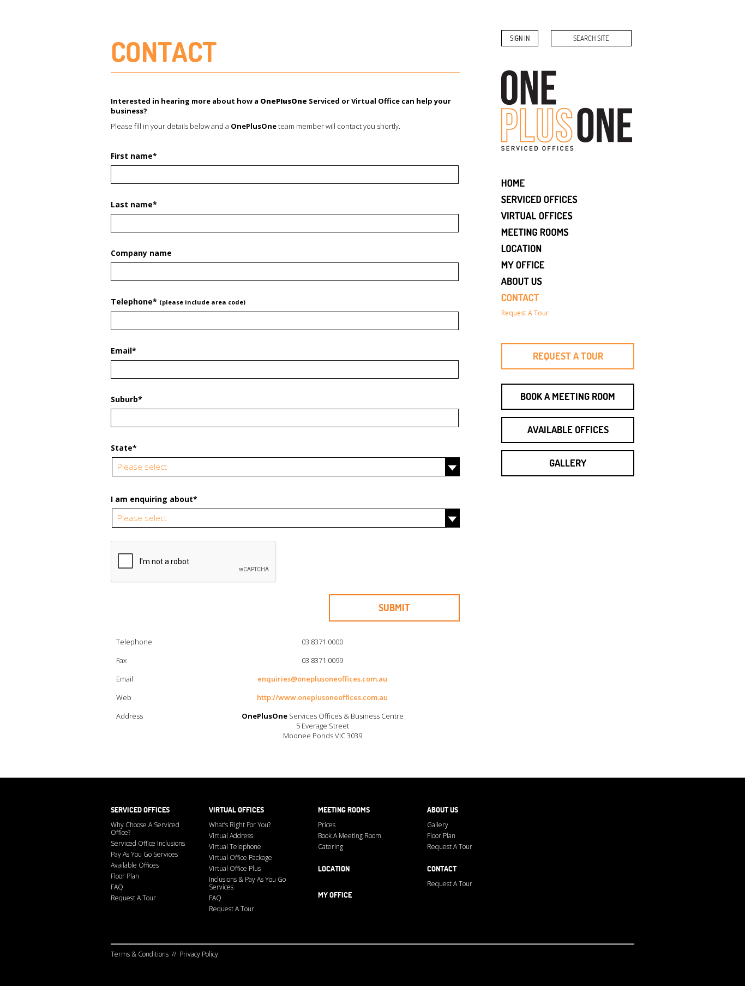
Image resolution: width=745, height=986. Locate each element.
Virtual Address (231, 835)
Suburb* (126, 399)
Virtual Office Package (240, 857)
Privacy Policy (198, 954)
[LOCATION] (521, 247)
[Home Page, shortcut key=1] (513, 182)
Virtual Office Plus (235, 868)
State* (124, 448)
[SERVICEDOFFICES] (539, 198)
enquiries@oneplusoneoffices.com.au (322, 679)
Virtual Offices (236, 810)
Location (334, 869)
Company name (141, 253)
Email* (123, 350)
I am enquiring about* (154, 499)
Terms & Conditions (140, 954)
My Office (335, 895)
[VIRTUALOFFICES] (537, 214)
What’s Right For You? (240, 824)
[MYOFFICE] (523, 264)
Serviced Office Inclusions (148, 843)
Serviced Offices (140, 810)
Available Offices (568, 429)
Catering (330, 846)
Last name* (134, 204)
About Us (442, 810)
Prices (326, 824)
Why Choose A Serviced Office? (145, 828)
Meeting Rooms (344, 810)
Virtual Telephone (235, 846)
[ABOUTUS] (522, 280)
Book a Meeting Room (567, 396)
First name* (134, 156)
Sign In (520, 38)
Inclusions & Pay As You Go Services (247, 883)
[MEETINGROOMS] (535, 231)
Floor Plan (125, 876)
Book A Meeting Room (349, 835)
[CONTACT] (520, 296)
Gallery (567, 463)
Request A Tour (133, 898)
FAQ (117, 887)
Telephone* (178, 301)
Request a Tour (568, 356)
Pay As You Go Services (144, 854)
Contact (441, 869)
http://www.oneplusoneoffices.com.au (322, 697)
